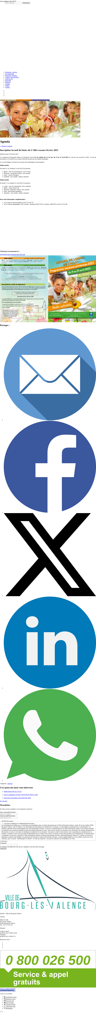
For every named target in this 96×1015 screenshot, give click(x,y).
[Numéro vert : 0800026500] (48, 987)
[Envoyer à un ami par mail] (50, 420)
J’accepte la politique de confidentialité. (15, 823)
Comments (3, 843)
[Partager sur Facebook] (50, 512)
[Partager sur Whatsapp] (50, 780)
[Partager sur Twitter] (50, 595)
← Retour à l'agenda (6, 146)
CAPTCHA (3, 841)
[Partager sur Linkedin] (50, 688)
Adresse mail (7, 816)
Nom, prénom (8, 812)
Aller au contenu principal (7, 988)
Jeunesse (10, 783)
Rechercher (26, 3)
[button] (7, 990)
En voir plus (3, 801)
